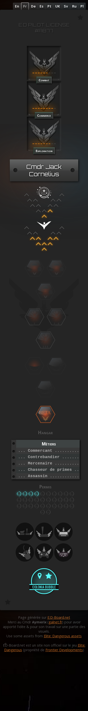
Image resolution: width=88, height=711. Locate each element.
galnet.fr (55, 622)
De (33, 6)
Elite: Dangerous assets (63, 636)
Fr (25, 6)
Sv (66, 6)
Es (42, 6)
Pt (49, 6)
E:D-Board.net (58, 617)
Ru (74, 6)
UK (57, 6)
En (17, 6)
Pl (82, 6)
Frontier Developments (64, 650)
